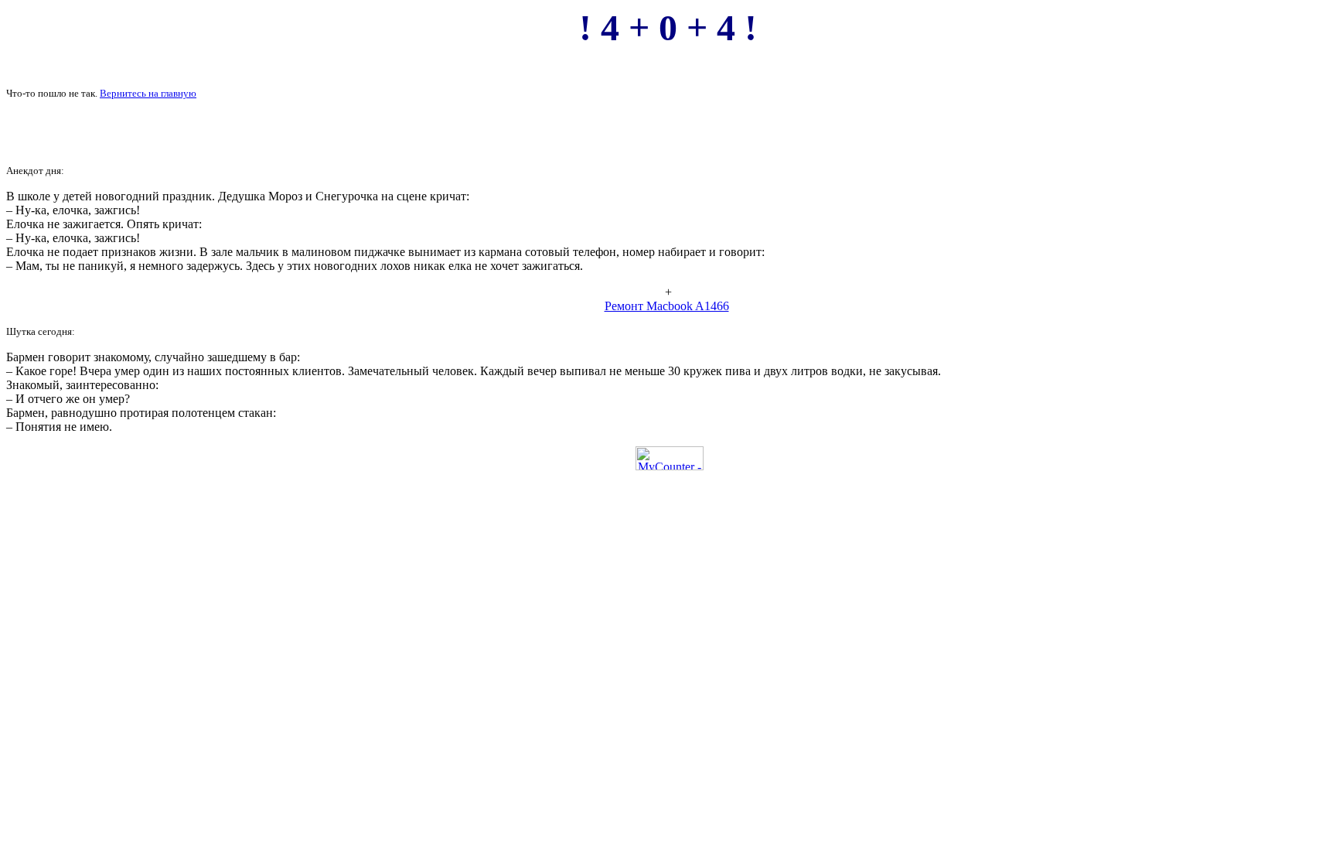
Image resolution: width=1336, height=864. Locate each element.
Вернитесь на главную (148, 93)
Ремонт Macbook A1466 (667, 305)
